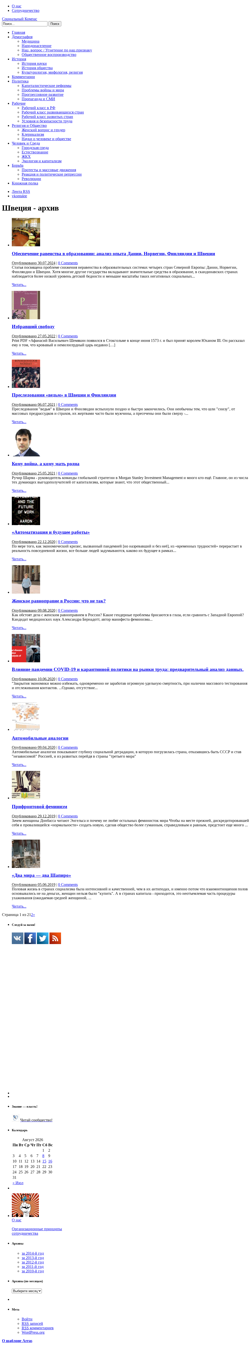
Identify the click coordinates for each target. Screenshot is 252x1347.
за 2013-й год (33, 1258)
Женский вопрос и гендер (43, 130)
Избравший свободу (33, 326)
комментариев (38, 1328)
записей (32, 1323)
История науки (34, 63)
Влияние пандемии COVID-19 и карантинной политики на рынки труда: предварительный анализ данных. (128, 669)
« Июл (18, 1183)
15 (44, 1161)
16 (50, 1161)
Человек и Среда (26, 143)
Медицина (30, 41)
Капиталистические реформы (46, 85)
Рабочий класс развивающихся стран (53, 112)
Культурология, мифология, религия (52, 72)
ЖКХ (26, 156)
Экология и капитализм (42, 161)
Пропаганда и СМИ (38, 99)
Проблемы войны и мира (43, 90)
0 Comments (68, 263)
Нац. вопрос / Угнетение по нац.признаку (57, 50)
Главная (18, 32)
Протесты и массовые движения (49, 170)
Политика (20, 81)
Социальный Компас (19, 19)
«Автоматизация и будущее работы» (51, 532)
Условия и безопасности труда (47, 121)
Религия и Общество (29, 125)
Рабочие (19, 103)
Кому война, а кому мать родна (45, 463)
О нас (16, 6)
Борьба (17, 165)
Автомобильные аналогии (40, 738)
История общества (37, 68)
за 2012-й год (33, 1262)
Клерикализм (33, 134)
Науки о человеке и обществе (46, 139)
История (19, 59)
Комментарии (23, 77)
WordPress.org (33, 1332)
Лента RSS (21, 191)
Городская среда (35, 148)
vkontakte (19, 196)
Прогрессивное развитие (42, 94)
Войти (27, 1319)
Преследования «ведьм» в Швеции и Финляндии (64, 395)
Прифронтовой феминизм (39, 806)
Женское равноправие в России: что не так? (59, 600)
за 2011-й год (33, 1266)
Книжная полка (25, 183)
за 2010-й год (33, 1271)
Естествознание (35, 152)
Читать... (19, 285)
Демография (22, 37)
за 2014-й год (33, 1253)
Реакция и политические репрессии (52, 174)
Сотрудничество (25, 10)
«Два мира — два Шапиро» (41, 875)
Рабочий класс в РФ (38, 108)
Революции (31, 179)
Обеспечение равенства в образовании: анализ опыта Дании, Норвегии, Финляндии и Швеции (113, 253)
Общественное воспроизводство (49, 54)
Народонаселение (36, 46)
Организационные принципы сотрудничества (37, 1231)
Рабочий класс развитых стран (47, 117)
